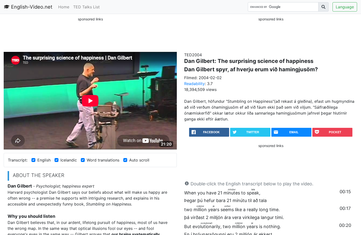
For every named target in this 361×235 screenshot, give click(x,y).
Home (63, 6)
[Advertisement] (90, 34)
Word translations (103, 160)
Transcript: (18, 160)
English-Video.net (31, 7)
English (44, 160)
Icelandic (68, 160)
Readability (194, 83)
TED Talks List (86, 6)
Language (345, 6)
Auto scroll (139, 160)
